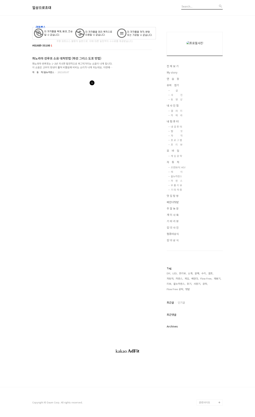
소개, (190, 273)
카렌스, (179, 278)
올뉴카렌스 (176, 176)
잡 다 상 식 (173, 240)
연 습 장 (173, 79)
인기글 (181, 302)
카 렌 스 (176, 180)
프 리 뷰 (176, 144)
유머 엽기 (173, 85)
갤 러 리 (176, 111)
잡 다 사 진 (173, 227)
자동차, (170, 278)
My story (172, 72)
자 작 (177, 135)
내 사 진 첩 (173, 105)
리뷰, (169, 283)
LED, (175, 273)
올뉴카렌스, (179, 283)
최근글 (170, 302)
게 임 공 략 (176, 156)
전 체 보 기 (173, 66)
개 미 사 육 (173, 215)
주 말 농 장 (173, 208)
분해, (197, 273)
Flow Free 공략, (175, 289)
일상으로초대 (41, 8)
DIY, (169, 273)
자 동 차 (173, 162)
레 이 (177, 172)
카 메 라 (176, 115)
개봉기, (217, 278)
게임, (187, 278)
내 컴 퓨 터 (173, 121)
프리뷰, (182, 273)
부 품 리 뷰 (176, 185)
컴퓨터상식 (173, 234)
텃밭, (188, 289)
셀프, (210, 273)
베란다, (195, 278)
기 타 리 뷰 (173, 221)
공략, (205, 283)
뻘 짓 (177, 131)
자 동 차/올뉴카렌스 (43, 72)
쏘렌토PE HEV (178, 167)
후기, (189, 283)
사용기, (197, 283)
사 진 (177, 95)
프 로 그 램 (176, 140)
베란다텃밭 (173, 202)
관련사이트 (204, 402)
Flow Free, (206, 278)
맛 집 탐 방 (173, 196)
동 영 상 (176, 99)
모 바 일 (173, 150)
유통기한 (203, 396)
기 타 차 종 (176, 189)
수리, (204, 273)
